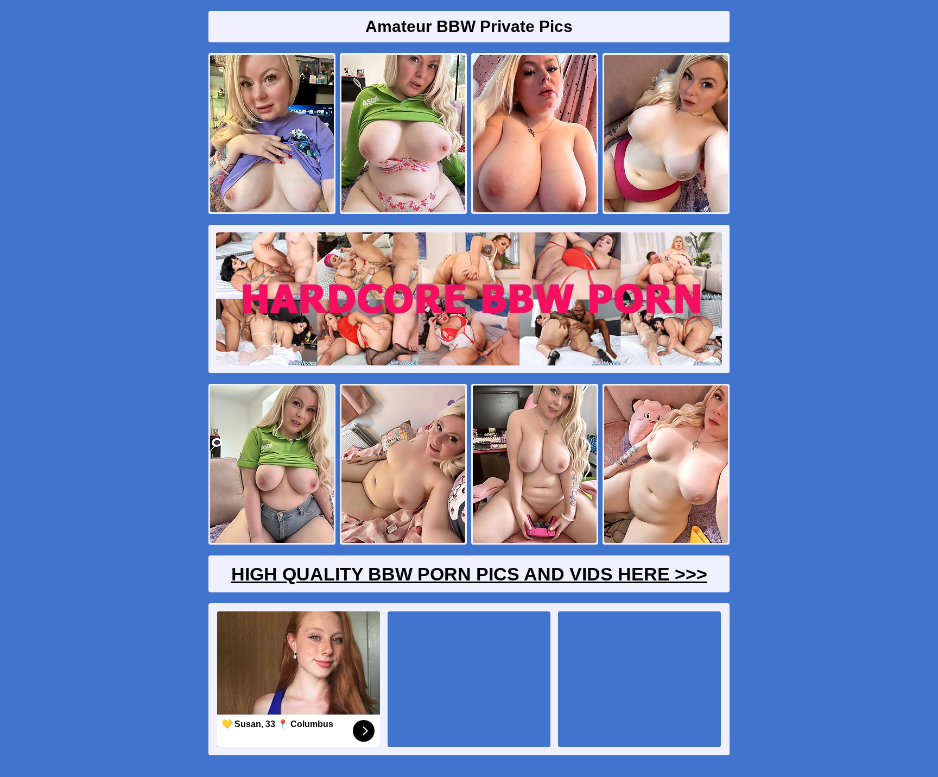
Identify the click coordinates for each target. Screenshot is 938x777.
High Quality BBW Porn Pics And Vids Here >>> (469, 574)
